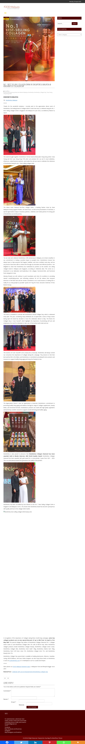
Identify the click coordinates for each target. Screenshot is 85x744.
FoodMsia (7, 91)
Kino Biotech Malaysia (23, 92)
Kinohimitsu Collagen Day (40, 92)
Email (13, 702)
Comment (7, 691)
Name (6, 699)
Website (21, 705)
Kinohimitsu (31, 92)
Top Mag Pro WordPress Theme (53, 738)
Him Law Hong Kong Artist (11, 92)
